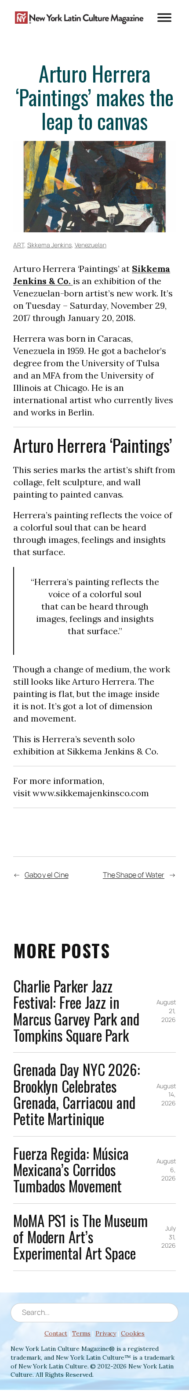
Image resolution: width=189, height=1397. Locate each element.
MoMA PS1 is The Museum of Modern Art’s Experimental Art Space (80, 1237)
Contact (55, 1333)
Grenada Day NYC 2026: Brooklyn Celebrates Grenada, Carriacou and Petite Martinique (76, 1094)
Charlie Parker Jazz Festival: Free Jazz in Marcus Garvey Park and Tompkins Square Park (76, 1010)
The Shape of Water (133, 875)
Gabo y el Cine (47, 875)
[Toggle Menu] (164, 17)
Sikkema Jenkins (49, 245)
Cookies (133, 1333)
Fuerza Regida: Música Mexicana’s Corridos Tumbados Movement (71, 1170)
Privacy (105, 1333)
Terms (81, 1333)
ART (18, 245)
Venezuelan (90, 245)
